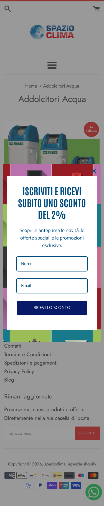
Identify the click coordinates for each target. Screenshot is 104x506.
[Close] (94, 171)
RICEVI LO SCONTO (52, 307)
